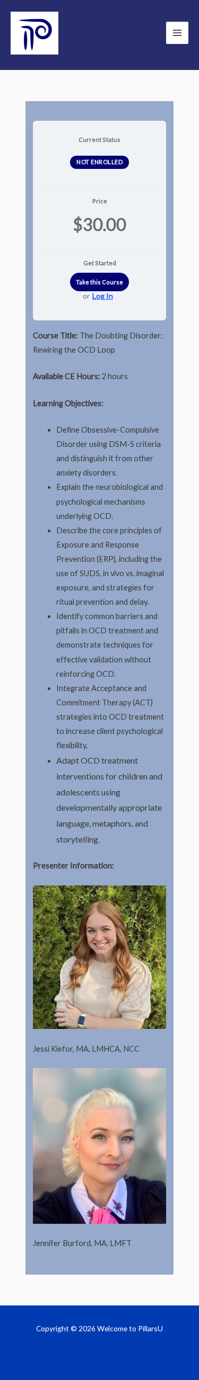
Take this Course (99, 282)
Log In (102, 296)
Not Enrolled (99, 161)
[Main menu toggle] (177, 33)
